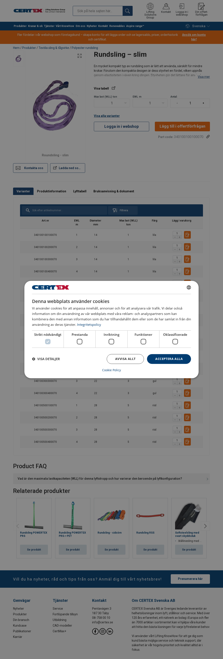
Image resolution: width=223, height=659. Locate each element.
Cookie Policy (111, 370)
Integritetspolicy (89, 324)
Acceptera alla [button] (169, 359)
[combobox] (189, 287)
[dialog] (111, 329)
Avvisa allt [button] (125, 359)
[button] (46, 358)
